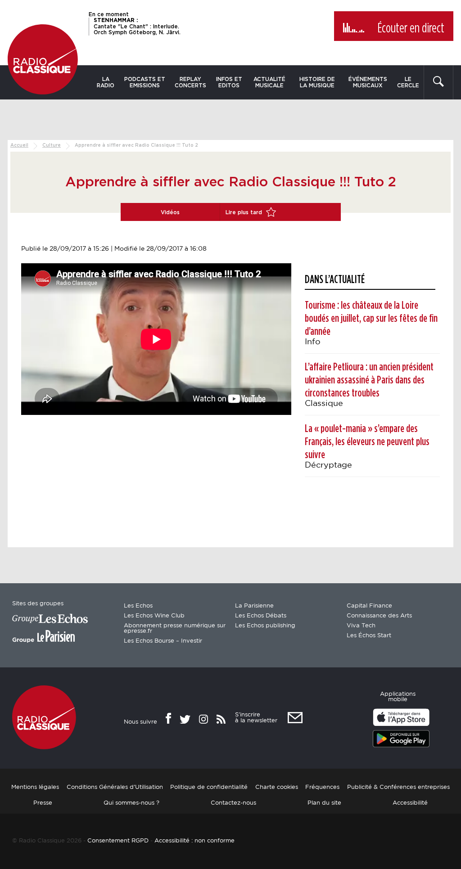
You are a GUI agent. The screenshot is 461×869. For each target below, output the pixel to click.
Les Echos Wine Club (154, 615)
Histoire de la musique (317, 82)
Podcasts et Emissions (144, 82)
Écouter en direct (410, 28)
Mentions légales (35, 787)
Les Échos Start (369, 635)
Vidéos (170, 212)
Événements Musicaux (367, 82)
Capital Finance (369, 605)
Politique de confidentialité (209, 787)
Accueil (19, 145)
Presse (42, 803)
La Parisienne (254, 605)
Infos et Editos (229, 82)
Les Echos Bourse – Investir (163, 641)
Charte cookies (276, 787)
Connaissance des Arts (379, 615)
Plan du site (324, 803)
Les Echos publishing (265, 625)
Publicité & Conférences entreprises (398, 787)
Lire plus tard (245, 212)
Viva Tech (361, 625)
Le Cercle (408, 82)
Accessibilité (410, 803)
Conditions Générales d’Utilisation (115, 787)
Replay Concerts (190, 82)
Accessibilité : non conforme (194, 840)
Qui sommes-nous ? (131, 803)
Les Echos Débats (260, 615)
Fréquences (322, 787)
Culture (51, 145)
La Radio (105, 82)
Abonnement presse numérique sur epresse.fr (175, 628)
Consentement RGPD (118, 840)
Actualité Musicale (269, 82)
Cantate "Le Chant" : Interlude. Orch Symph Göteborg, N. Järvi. (137, 26)
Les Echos (138, 605)
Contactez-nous (233, 803)
